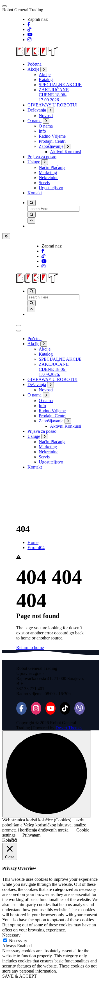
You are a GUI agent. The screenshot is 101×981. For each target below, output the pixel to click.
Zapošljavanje (51, 146)
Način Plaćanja (52, 167)
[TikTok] (65, 708)
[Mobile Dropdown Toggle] (43, 69)
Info (42, 131)
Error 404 (36, 547)
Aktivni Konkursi (65, 151)
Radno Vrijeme (52, 136)
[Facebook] (21, 708)
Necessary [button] (11, 935)
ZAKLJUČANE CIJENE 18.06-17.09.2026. (54, 94)
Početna (34, 64)
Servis (44, 182)
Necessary (18, 940)
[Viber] (79, 708)
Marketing (48, 172)
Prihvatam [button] (31, 835)
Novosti (46, 115)
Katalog (46, 79)
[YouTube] (50, 708)
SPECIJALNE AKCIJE (60, 84)
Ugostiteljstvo (51, 187)
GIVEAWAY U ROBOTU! (52, 104)
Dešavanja (36, 110)
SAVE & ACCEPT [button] (19, 976)
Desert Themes (69, 727)
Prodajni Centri (52, 141)
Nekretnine (48, 177)
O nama (34, 120)
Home (32, 542)
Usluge (33, 161)
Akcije (33, 69)
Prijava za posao (41, 156)
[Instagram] (36, 708)
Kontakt (34, 192)
